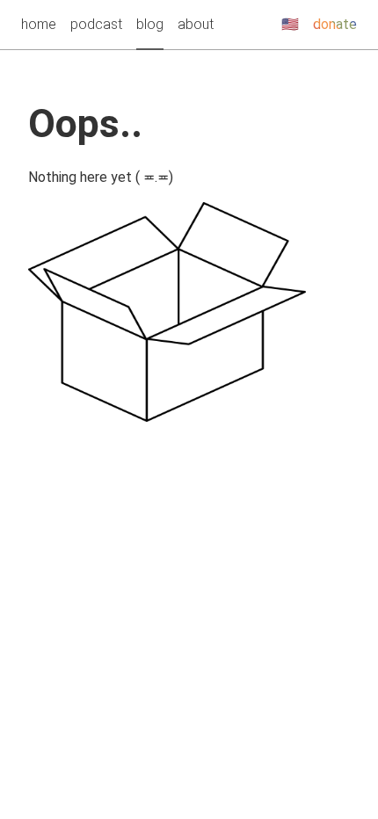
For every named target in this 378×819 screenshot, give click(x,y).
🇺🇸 (290, 24)
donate (335, 24)
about (196, 24)
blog (150, 24)
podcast (96, 24)
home (38, 24)
